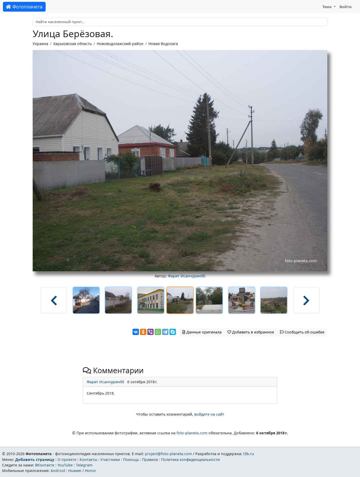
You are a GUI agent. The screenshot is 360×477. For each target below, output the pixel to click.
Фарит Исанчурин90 (186, 275)
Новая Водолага (163, 43)
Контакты (88, 459)
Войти (345, 6)
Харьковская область (72, 43)
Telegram (84, 465)
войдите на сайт (209, 414)
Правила (150, 459)
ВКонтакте (44, 465)
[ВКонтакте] (136, 332)
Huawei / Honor (82, 470)
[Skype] (172, 332)
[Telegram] (165, 332)
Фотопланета (26, 6)
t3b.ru (248, 453)
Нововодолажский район (120, 43)
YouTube (65, 465)
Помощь (131, 459)
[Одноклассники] (143, 332)
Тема (327, 6)
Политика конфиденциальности (190, 459)
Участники (110, 459)
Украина (40, 43)
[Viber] (150, 332)
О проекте (66, 459)
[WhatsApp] (158, 332)
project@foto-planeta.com (168, 453)
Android (58, 470)
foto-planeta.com (192, 432)
